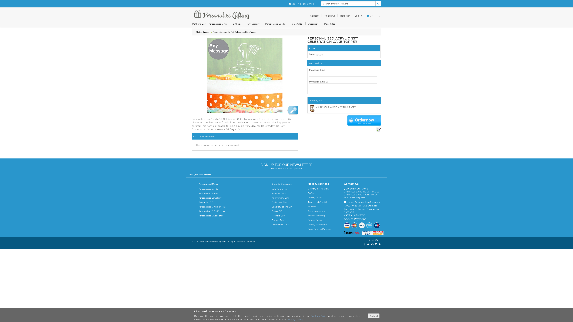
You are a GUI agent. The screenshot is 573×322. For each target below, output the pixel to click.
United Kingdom (203, 32)
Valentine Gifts (279, 189)
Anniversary (253, 24)
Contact (314, 15)
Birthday (236, 24)
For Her (221, 211)
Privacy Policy (315, 197)
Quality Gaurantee (317, 224)
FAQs (311, 193)
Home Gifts (296, 24)
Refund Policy (315, 220)
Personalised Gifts (217, 24)
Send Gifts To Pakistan (319, 229)
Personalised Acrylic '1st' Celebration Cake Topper (234, 32)
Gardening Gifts (206, 202)
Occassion (313, 24)
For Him (221, 207)
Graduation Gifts (280, 224)
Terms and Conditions (319, 202)
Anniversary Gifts (280, 198)
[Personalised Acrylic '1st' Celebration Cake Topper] (292, 110)
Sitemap (312, 206)
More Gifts (329, 24)
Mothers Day (278, 216)
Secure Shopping (316, 215)
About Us (329, 15)
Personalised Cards (275, 24)
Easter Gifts (278, 211)
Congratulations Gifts (283, 207)
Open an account (317, 211)
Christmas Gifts (279, 202)
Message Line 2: (318, 81)
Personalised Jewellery (209, 198)
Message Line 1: (318, 70)
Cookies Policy (319, 316)
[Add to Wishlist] (378, 129)
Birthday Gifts (279, 193)
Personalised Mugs (208, 184)
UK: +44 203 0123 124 (304, 4)
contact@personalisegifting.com (363, 202)
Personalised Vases (208, 193)
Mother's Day (199, 24)
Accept (373, 316)
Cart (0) (375, 15)
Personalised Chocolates (210, 216)
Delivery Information (318, 189)
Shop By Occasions (282, 184)
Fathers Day (278, 220)
